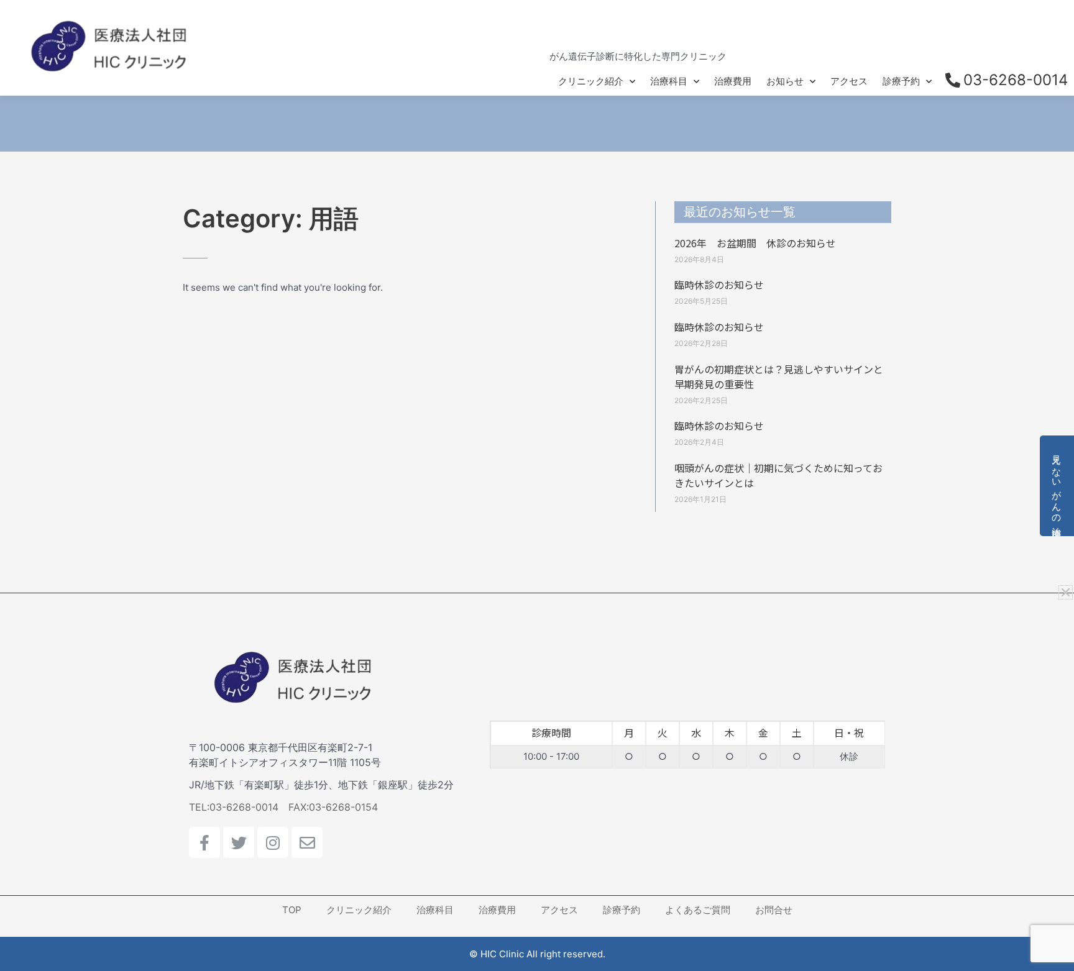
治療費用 (732, 81)
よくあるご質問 (697, 910)
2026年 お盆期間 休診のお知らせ (755, 242)
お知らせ (785, 81)
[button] (1066, 592)
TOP (291, 910)
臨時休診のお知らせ (719, 284)
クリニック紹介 (590, 81)
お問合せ (773, 910)
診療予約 (901, 81)
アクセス (849, 81)
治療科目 (668, 81)
